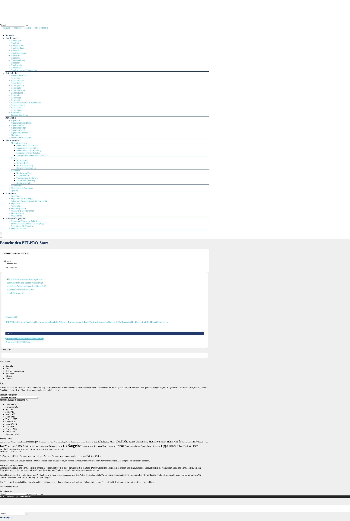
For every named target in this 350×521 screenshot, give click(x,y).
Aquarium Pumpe (18, 128)
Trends (172, 446)
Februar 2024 (11, 429)
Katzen (19, 446)
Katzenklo (15, 95)
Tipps (164, 446)
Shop (7, 368)
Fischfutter (15, 135)
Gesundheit (98, 441)
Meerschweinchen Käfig (27, 148)
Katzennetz (16, 100)
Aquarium (15, 120)
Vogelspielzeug (17, 213)
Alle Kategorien (41, 28)
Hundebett (15, 55)
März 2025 (10, 417)
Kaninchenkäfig (23, 173)
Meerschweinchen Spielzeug (28, 150)
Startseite (9, 35)
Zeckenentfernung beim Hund (38, 449)
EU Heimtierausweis (42, 442)
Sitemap (8, 376)
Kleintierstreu (17, 186)
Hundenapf (16, 50)
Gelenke (88, 442)
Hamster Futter (22, 163)
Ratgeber (17, 28)
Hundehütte (16, 68)
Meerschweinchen (19, 143)
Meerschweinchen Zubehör (28, 153)
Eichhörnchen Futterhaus (22, 188)
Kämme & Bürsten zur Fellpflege (25, 221)
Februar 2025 (11, 419)
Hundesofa (15, 58)
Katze (3, 446)
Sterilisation (111, 446)
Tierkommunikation (132, 446)
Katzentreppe (16, 110)
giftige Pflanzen (110, 442)
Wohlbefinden (6, 449)
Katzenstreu (16, 107)
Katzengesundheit (57, 446)
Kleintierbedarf (12, 140)
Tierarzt (119, 446)
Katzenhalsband (18, 90)
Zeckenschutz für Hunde (56, 449)
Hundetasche (16, 65)
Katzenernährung (32, 446)
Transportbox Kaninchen (27, 178)
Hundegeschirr (17, 45)
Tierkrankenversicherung (150, 446)
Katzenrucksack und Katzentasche (26, 102)
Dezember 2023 (12, 434)
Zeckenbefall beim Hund (20, 449)
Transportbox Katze (19, 115)
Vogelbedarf (11, 193)
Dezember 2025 (12, 404)
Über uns (9, 378)
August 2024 (11, 424)
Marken (28, 28)
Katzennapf (16, 98)
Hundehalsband (17, 48)
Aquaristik (10, 117)
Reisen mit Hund (88, 446)
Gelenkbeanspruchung (78, 442)
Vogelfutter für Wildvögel (22, 198)
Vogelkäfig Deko (18, 208)
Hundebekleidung (18, 53)
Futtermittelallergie (60, 442)
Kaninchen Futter (23, 183)
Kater (206, 442)
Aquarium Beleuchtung (21, 123)
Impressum (10, 373)
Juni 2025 (9, 409)
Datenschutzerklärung (14, 371)
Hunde (177, 441)
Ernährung (30, 441)
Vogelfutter (16, 196)
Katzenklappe (17, 93)
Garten (68, 442)
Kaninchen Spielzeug (25, 180)
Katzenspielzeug (18, 105)
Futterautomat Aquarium (21, 137)
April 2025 (10, 414)
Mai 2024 (9, 426)
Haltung (145, 442)
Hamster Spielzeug (24, 165)
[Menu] (1, 233)
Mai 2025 (9, 412)
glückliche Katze (125, 441)
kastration (201, 442)
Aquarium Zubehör (19, 133)
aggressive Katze (5, 442)
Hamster (14, 158)
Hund (170, 441)
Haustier (154, 441)
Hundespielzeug (18, 60)
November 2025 (12, 407)
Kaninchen (15, 170)
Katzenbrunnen (17, 80)
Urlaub (180, 446)
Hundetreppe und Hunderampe (24, 70)
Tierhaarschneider (18, 228)
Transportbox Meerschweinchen (30, 155)
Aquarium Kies (17, 125)
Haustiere (162, 442)
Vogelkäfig (15, 206)
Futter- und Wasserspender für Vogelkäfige (29, 201)
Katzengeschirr (17, 85)
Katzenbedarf (12, 73)
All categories (11, 267)
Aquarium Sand (18, 130)
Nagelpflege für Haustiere (22, 226)
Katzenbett (15, 78)
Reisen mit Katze (100, 446)
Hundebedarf (11, 38)
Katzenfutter (16, 83)
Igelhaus (14, 190)
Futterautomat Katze (19, 75)
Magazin (6, 28)
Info (195, 441)
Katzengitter (16, 88)
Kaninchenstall (22, 175)
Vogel (185, 446)
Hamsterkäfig (22, 160)
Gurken (139, 442)
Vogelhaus (15, 203)
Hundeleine (16, 43)
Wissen (193, 446)
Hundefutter (16, 40)
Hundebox (15, 63)
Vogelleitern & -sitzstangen (22, 211)
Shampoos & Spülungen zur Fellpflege (27, 223)
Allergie (13, 442)
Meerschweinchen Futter (27, 145)
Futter (51, 442)
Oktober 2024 (11, 421)
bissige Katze (21, 442)
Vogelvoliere (16, 216)
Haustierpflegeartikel (15, 218)
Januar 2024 (10, 431)
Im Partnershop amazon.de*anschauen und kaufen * (24, 339)
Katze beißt (11, 446)
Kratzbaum (16, 112)
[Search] (27, 25)
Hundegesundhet (187, 442)
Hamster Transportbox (26, 168)
